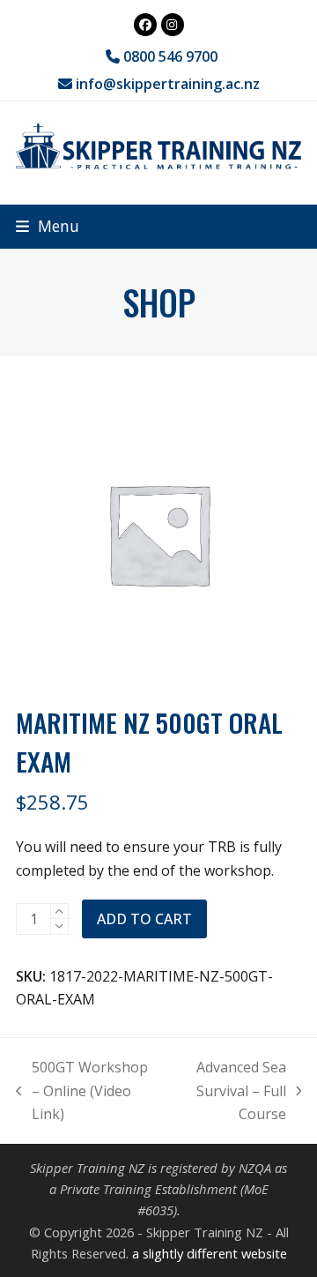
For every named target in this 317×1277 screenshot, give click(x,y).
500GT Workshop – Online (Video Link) (82, 1091)
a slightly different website (209, 1253)
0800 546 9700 (168, 56)
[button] (47, 226)
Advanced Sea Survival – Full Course (229, 1091)
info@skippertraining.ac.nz (168, 83)
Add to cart (144, 919)
